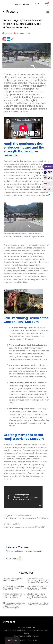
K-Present (10, 11)
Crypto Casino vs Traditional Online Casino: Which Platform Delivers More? (14, 588)
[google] (20, 559)
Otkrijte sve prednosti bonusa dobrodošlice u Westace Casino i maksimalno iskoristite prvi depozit (13, 605)
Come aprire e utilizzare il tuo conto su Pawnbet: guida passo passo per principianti (38, 588)
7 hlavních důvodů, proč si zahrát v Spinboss (12, 579)
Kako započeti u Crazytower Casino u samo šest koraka (38, 604)
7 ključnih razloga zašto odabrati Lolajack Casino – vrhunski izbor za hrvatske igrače (37, 596)
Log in (17, 4)
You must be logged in (15, 551)
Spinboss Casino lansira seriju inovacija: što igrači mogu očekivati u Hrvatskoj (13, 595)
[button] (48, 12)
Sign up (26, 4)
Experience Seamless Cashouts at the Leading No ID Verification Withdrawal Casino (39, 580)
